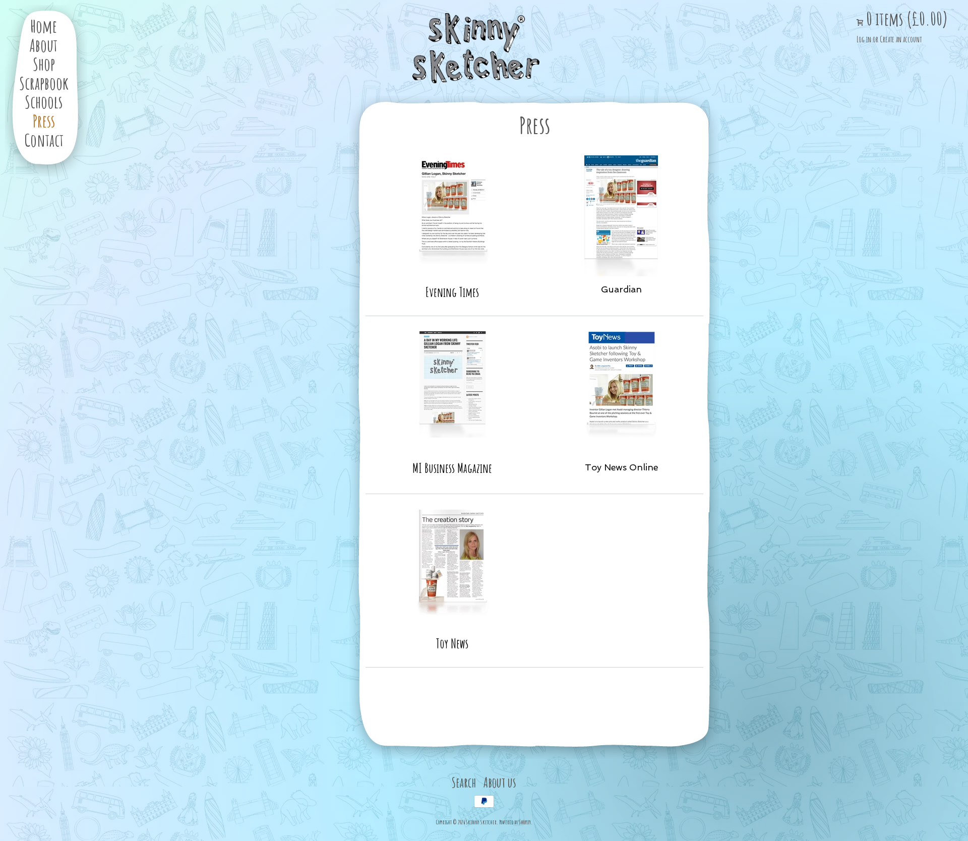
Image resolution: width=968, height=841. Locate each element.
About (43, 45)
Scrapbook (44, 83)
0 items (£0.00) (905, 19)
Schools (44, 101)
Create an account (901, 39)
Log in (864, 39)
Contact (44, 140)
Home (43, 26)
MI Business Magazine (452, 468)
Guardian (621, 289)
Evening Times (452, 292)
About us (499, 782)
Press (44, 121)
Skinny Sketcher (475, 48)
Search (464, 782)
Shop (44, 64)
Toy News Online (621, 467)
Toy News (452, 643)
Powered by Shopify (515, 822)
